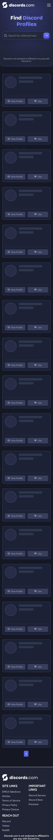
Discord (6, 821)
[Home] (18, 5)
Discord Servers (37, 795)
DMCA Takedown (11, 791)
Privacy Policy (9, 804)
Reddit (6, 830)
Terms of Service (11, 800)
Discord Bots (36, 799)
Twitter (6, 825)
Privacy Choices (10, 809)
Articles (6, 796)
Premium (34, 804)
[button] (15, 101)
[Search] (46, 36)
